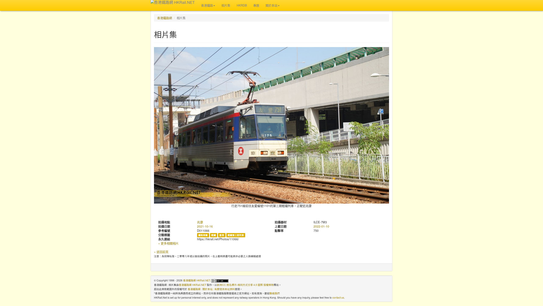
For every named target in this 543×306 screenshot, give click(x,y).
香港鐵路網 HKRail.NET (196, 280)
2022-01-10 (321, 226)
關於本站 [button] (271, 5)
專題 (256, 5)
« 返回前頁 (161, 252)
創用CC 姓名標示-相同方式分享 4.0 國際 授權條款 (245, 284)
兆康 (200, 222)
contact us (338, 297)
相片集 (225, 5)
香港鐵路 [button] (207, 5)
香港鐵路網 (164, 18)
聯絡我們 (275, 293)
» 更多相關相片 (168, 243)
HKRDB (242, 5)
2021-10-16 (205, 226)
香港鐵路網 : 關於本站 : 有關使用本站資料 (211, 289)
